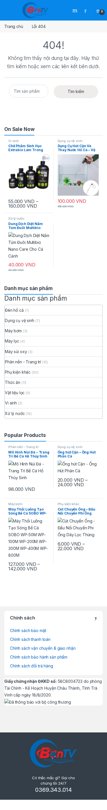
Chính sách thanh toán (30, 639)
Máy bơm (13, 330)
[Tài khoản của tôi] (87, 10)
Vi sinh (13, 141)
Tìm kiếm (75, 10)
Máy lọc (12, 341)
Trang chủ (13, 26)
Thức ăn (12, 382)
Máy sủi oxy (16, 351)
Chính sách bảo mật (28, 630)
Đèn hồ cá (14, 310)
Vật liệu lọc (15, 392)
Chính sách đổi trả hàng (31, 665)
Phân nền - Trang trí (23, 361)
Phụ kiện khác (18, 372)
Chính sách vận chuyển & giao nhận (42, 648)
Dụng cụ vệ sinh (70, 141)
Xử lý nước (16, 218)
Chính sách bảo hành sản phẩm (38, 657)
